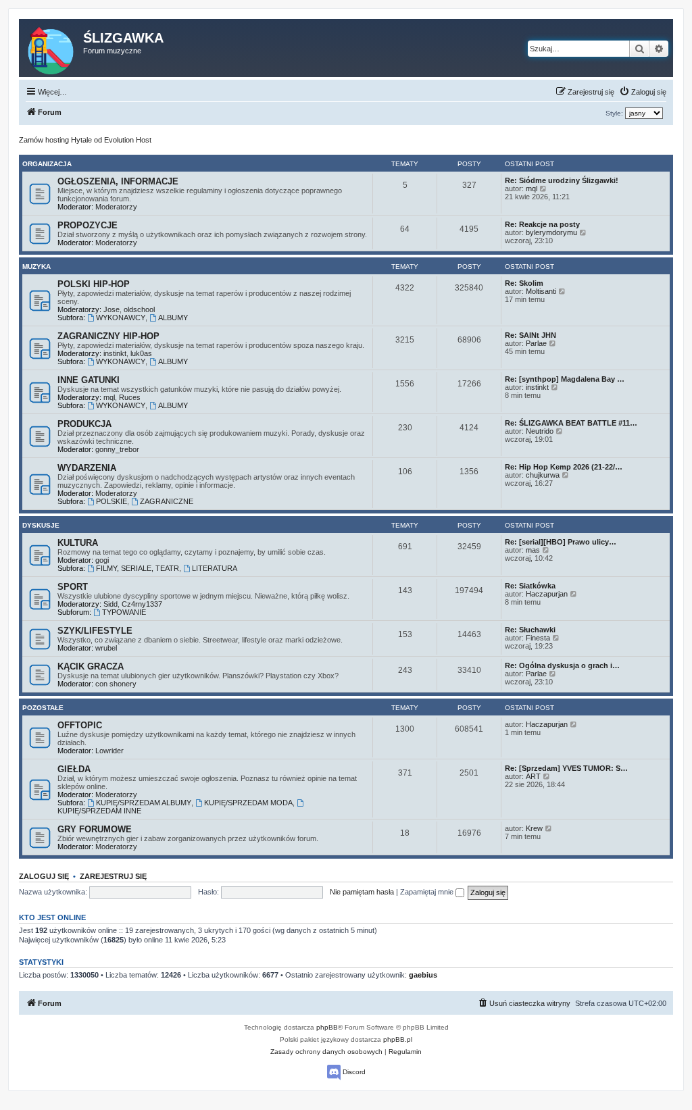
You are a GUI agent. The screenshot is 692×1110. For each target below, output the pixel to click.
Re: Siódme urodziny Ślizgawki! (561, 180)
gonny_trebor (117, 449)
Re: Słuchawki (530, 630)
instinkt (114, 353)
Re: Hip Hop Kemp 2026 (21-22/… (563, 467)
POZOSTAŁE (43, 707)
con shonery (116, 684)
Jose (111, 309)
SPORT (72, 587)
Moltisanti (541, 291)
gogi (102, 560)
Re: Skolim (524, 283)
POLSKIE (111, 501)
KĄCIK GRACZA (90, 666)
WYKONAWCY (120, 317)
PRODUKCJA (84, 424)
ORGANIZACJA (47, 164)
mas (533, 550)
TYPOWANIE (124, 612)
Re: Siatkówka (530, 586)
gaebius (423, 975)
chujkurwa (543, 475)
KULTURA (77, 543)
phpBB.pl (397, 1039)
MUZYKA (36, 266)
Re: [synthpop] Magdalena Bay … (564, 379)
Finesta (538, 638)
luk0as (141, 353)
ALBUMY (173, 317)
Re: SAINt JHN (530, 335)
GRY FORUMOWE (94, 829)
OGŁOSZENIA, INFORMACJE (117, 181)
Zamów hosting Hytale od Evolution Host (85, 140)
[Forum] (51, 48)
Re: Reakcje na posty (542, 224)
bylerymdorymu (551, 232)
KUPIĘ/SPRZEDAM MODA (248, 803)
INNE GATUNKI (88, 380)
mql (531, 188)
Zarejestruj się (113, 876)
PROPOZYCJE (87, 225)
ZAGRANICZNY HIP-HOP (108, 336)
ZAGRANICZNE (166, 501)
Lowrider (109, 751)
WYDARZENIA (86, 468)
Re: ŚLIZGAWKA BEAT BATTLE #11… (571, 423)
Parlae (536, 343)
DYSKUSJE (40, 525)
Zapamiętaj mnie (427, 892)
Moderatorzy (116, 207)
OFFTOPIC (79, 725)
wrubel (106, 648)
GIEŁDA (74, 769)
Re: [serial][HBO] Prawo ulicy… (560, 542)
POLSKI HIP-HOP (93, 284)
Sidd (110, 604)
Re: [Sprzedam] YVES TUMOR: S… (566, 768)
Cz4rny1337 (142, 604)
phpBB (327, 1027)
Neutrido (539, 431)
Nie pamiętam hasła (362, 892)
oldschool (139, 309)
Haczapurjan (547, 594)
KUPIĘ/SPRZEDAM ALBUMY (143, 803)
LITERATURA (214, 568)
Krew (534, 828)
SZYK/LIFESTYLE (94, 631)
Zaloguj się (44, 876)
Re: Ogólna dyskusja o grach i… (562, 665)
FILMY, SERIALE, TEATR (137, 568)
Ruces (130, 397)
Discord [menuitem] (353, 1072)
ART (533, 776)
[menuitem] (642, 92)
